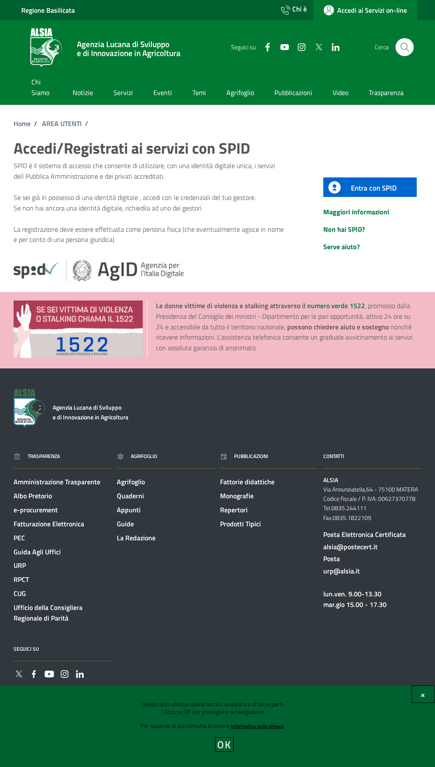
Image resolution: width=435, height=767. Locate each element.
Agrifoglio (144, 456)
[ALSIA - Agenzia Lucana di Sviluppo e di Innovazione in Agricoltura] (29, 407)
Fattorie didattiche (247, 482)
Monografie (237, 496)
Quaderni (130, 496)
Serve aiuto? (341, 247)
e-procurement (36, 510)
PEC (19, 538)
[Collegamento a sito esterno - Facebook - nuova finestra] (264, 46)
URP (20, 565)
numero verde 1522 (336, 306)
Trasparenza (44, 456)
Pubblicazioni (251, 456)
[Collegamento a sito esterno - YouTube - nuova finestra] (281, 46)
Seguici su (26, 649)
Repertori (234, 510)
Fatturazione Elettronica (49, 524)
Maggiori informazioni (356, 212)
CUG (20, 593)
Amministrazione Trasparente (57, 482)
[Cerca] (404, 47)
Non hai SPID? (344, 229)
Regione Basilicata (48, 10)
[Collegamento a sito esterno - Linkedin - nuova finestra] (332, 46)
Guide (125, 524)
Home (22, 123)
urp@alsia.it (341, 571)
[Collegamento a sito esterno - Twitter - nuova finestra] (315, 46)
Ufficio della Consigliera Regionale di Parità (48, 612)
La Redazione (136, 538)
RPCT (21, 579)
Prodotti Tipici (240, 524)
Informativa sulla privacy (257, 726)
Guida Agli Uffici (37, 552)
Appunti (129, 510)
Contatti (333, 456)
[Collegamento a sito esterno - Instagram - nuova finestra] (298, 46)
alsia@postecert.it (350, 547)
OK (224, 744)
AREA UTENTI (62, 123)
